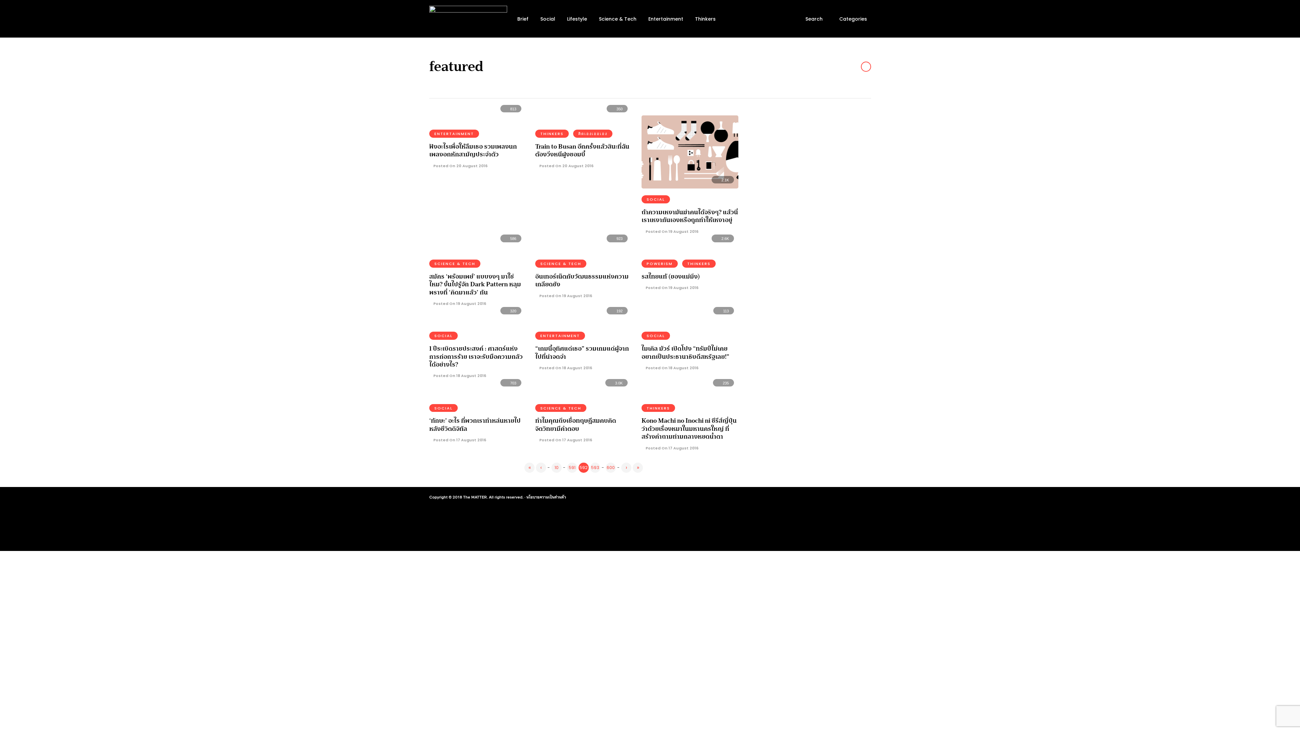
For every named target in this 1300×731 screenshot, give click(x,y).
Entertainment (665, 19)
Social (547, 19)
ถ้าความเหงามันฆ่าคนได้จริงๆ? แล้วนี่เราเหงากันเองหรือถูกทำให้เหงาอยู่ (690, 216)
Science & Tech (617, 19)
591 (572, 467)
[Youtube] (839, 497)
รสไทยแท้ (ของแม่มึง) (671, 276)
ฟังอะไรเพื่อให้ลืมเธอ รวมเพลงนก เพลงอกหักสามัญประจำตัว (473, 150)
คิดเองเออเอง (592, 133)
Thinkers (705, 19)
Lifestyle (577, 19)
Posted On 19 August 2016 (671, 231)
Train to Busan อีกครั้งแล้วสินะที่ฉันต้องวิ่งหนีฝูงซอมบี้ (582, 150)
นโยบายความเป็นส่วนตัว (546, 497)
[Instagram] (826, 497)
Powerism (660, 263)
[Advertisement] (811, 157)
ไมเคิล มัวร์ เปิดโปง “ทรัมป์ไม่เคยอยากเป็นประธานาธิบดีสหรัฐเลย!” (685, 352)
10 (557, 467)
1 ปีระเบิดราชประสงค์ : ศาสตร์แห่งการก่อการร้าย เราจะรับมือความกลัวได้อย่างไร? (476, 356)
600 (611, 467)
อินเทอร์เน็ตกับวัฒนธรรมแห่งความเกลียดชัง (582, 280)
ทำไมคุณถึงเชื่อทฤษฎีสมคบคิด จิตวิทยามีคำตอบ (575, 424)
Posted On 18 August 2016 (459, 375)
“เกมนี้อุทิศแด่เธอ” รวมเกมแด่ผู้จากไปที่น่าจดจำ (582, 352)
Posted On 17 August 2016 (459, 440)
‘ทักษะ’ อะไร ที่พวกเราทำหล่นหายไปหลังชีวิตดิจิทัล (475, 424)
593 (595, 467)
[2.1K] (690, 186)
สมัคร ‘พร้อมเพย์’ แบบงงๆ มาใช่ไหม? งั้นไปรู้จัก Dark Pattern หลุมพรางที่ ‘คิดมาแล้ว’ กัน (475, 284)
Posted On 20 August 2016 (460, 166)
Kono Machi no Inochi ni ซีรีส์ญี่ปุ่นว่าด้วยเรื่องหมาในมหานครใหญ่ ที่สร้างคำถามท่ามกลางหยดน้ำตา (689, 428)
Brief (522, 19)
